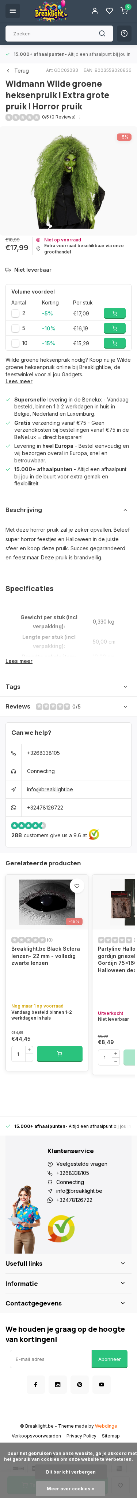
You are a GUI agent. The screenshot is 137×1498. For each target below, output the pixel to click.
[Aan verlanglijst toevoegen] (77, 885)
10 (24, 343)
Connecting (41, 771)
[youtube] (101, 1384)
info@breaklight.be (50, 789)
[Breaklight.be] (51, 11)
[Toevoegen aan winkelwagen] (60, 1054)
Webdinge (106, 1426)
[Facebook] (36, 1384)
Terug (21, 70)
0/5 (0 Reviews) (59, 117)
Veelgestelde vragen (81, 1164)
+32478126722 (45, 807)
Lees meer (19, 381)
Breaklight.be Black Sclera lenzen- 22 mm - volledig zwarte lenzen (45, 956)
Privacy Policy (81, 1436)
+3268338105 (43, 753)
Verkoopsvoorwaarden (36, 1436)
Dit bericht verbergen (71, 1472)
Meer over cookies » (70, 1488)
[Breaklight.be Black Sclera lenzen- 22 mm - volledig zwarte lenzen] (47, 902)
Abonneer (109, 1359)
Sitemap (111, 1436)
